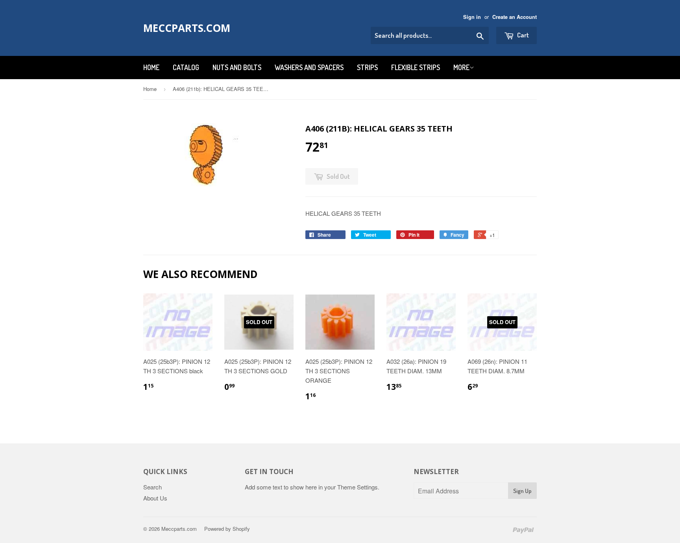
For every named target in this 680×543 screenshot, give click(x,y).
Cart (522, 35)
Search (152, 487)
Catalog (186, 67)
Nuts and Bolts (237, 67)
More (461, 67)
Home (151, 67)
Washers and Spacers (309, 67)
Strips (367, 67)
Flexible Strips (415, 67)
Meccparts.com (186, 28)
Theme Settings (357, 487)
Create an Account (514, 16)
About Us (155, 498)
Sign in (472, 16)
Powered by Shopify (227, 528)
